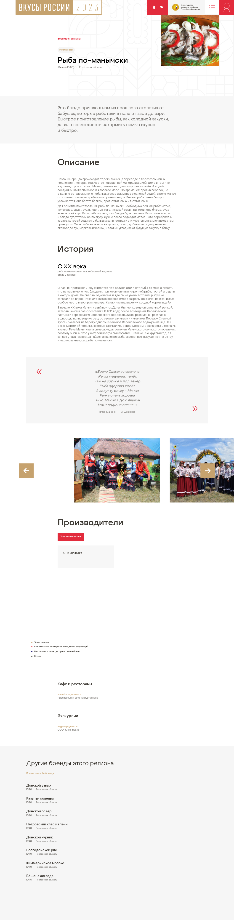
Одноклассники (154, 7)
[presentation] (26, 470)
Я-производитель (71, 536)
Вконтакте (161, 7)
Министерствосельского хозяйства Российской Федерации (179, 9)
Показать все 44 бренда (40, 774)
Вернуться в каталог (69, 39)
